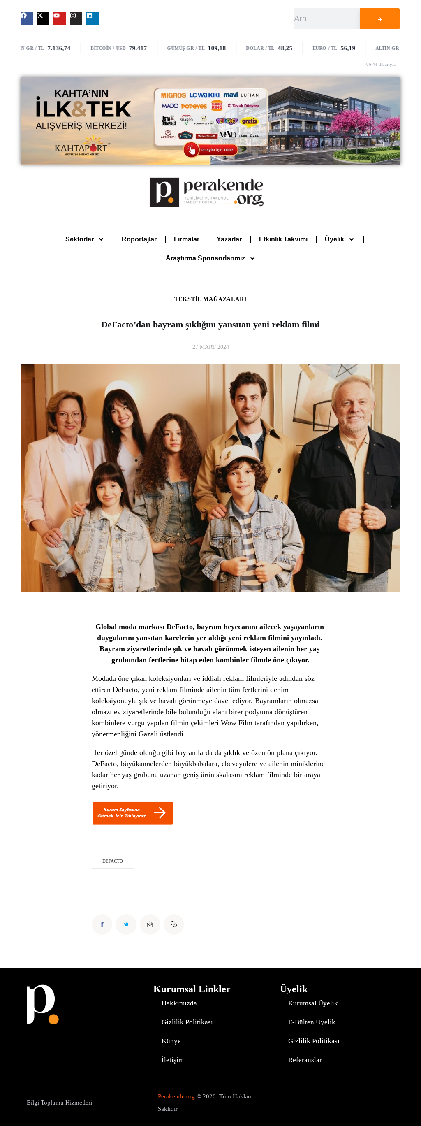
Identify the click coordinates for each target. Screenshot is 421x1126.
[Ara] (380, 18)
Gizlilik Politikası (187, 1022)
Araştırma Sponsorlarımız (205, 258)
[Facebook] (27, 18)
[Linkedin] (92, 18)
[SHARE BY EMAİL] (150, 924)
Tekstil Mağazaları (210, 299)
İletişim (173, 1060)
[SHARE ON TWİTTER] (126, 924)
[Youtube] (59, 18)
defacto (112, 861)
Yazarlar (229, 239)
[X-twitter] (43, 18)
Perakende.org (176, 1096)
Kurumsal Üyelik (313, 1003)
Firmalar (186, 239)
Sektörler (79, 239)
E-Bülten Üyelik (311, 1022)
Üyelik (334, 239)
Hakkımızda (179, 1003)
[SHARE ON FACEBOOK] (102, 924)
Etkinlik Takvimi (283, 239)
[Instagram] (76, 18)
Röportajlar (139, 239)
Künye (171, 1041)
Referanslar (305, 1060)
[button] (174, 924)
